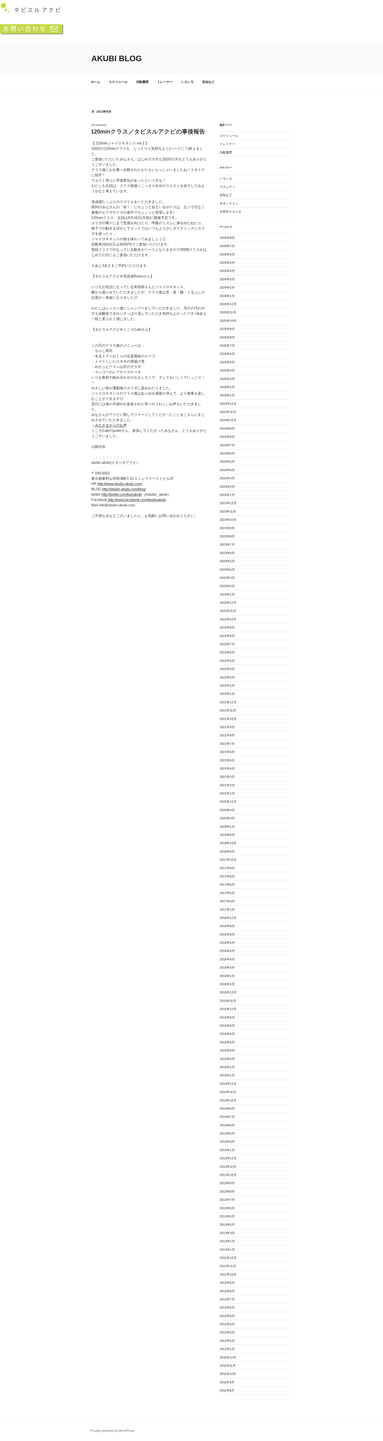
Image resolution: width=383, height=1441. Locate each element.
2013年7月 (227, 1199)
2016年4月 (227, 959)
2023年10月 (228, 519)
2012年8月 (227, 1291)
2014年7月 (227, 1117)
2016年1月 (227, 984)
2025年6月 (227, 354)
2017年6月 (227, 884)
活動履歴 (142, 82)
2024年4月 (227, 470)
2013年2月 (227, 1241)
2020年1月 (227, 826)
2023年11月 (228, 511)
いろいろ (187, 82)
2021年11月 (228, 710)
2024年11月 (228, 412)
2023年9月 (227, 528)
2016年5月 (227, 951)
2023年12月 (228, 503)
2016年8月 (227, 934)
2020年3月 (227, 818)
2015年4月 (227, 1050)
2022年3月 (227, 677)
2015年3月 (227, 1059)
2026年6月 (227, 254)
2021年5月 (227, 760)
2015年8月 (227, 1025)
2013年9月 (227, 1183)
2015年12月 (228, 992)
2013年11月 (228, 1166)
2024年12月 (228, 403)
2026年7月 (227, 246)
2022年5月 (227, 661)
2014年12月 (228, 1083)
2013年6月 (227, 1208)
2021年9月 (227, 727)
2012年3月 (227, 1332)
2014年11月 (228, 1092)
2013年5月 (227, 1216)
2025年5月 (227, 362)
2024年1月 (227, 495)
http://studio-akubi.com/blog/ (124, 489)
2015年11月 (228, 1001)
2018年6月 (227, 851)
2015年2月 (227, 1067)
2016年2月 (227, 976)
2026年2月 (227, 287)
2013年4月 (227, 1224)
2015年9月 (227, 1017)
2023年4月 (227, 569)
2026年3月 (227, 279)
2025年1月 (227, 395)
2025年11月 (228, 312)
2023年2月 (227, 586)
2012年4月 (227, 1324)
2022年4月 (227, 669)
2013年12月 (228, 1158)
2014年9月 (227, 1108)
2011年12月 (228, 1357)
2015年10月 (228, 1009)
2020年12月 (228, 801)
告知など (208, 82)
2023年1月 (227, 594)
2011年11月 (228, 1365)
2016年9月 (227, 926)
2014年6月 (227, 1125)
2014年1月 (227, 1150)
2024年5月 (227, 461)
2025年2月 (227, 387)
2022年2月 (227, 685)
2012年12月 (228, 1258)
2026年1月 (227, 296)
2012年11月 (228, 1266)
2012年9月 (227, 1282)
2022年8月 (227, 636)
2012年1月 (227, 1349)
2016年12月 (228, 918)
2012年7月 (227, 1299)
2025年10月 (228, 320)
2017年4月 (227, 901)
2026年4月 (227, 271)
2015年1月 (227, 1075)
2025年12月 (228, 304)
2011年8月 (227, 1390)
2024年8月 (227, 436)
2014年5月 (227, 1133)
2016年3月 (227, 967)
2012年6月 (227, 1307)
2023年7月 (227, 544)
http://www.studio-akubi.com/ (119, 484)
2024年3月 (227, 478)
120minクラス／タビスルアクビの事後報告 (148, 131)
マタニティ (227, 187)
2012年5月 (227, 1316)
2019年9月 (227, 835)
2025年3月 (227, 379)
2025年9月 (227, 329)
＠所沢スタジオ (230, 211)
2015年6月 (227, 1034)
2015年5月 (227, 1042)
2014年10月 (228, 1100)
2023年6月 (227, 553)
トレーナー (165, 82)
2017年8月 (227, 876)
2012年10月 (228, 1274)
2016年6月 (227, 942)
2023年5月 (227, 561)
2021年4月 (227, 768)
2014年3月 (227, 1141)
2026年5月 (227, 262)
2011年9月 (227, 1382)
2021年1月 (227, 793)
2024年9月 (227, 428)
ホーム (95, 82)
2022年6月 (227, 652)
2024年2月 (227, 486)
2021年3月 (227, 776)
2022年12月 (228, 602)
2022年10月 (228, 619)
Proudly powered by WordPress (112, 1430)
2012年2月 (227, 1341)
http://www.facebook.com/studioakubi (136, 500)
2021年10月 (228, 719)
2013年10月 (228, 1175)
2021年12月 (228, 702)
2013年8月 (227, 1191)
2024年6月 (227, 453)
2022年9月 (227, 627)
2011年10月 (228, 1374)
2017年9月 (227, 868)
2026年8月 (227, 238)
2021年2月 (227, 785)
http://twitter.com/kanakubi (122, 494)
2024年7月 (227, 445)
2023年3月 (227, 578)
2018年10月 (228, 843)
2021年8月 (227, 735)
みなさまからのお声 (111, 425)
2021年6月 (227, 752)
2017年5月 (227, 893)
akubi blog (116, 58)
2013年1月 (227, 1249)
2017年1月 (227, 909)
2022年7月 (227, 644)
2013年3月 (227, 1233)
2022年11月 (228, 611)
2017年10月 (228, 859)
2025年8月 (227, 337)
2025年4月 (227, 370)
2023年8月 (227, 536)
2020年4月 (227, 810)
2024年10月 (228, 420)
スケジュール (118, 82)
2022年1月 (227, 694)
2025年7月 (227, 345)
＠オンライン (229, 203)
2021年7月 (227, 743)
